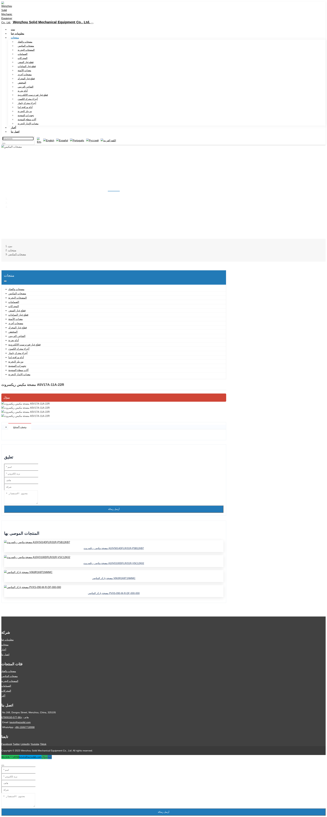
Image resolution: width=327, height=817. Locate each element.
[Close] (2, 765)
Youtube (34, 744)
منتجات (15, 37)
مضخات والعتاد (25, 41)
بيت (13, 29)
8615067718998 (10, 757)
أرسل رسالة (114, 509)
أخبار (13, 127)
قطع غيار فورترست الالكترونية (33, 95)
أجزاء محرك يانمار (27, 103)
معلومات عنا (17, 33)
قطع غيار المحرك (26, 78)
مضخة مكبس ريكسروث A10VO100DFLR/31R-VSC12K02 (113, 563)
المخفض (22, 82)
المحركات (22, 58)
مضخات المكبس (26, 45)
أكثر (3, 695)
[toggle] (92, 23)
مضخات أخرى (25, 74)
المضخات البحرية (26, 50)
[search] (4, 143)
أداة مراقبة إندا (25, 107)
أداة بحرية (23, 90)
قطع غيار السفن (26, 62)
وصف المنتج (19, 427)
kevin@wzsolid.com (20, 722)
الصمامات (22, 54)
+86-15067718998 (25, 727)
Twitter (16, 744)
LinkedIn (25, 744)
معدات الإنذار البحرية (28, 123)
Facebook (6, 744)
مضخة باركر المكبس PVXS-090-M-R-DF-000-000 (114, 593)
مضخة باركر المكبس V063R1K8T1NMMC (113, 578)
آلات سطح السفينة (27, 119)
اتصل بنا (15, 131)
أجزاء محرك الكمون (28, 99)
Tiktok (43, 744)
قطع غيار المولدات (27, 66)
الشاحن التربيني (25, 86)
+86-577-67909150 (11, 717)
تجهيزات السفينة (26, 115)
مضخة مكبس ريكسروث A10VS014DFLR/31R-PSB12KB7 (114, 548)
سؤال (6, 397)
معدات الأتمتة (24, 70)
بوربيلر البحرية (25, 111)
